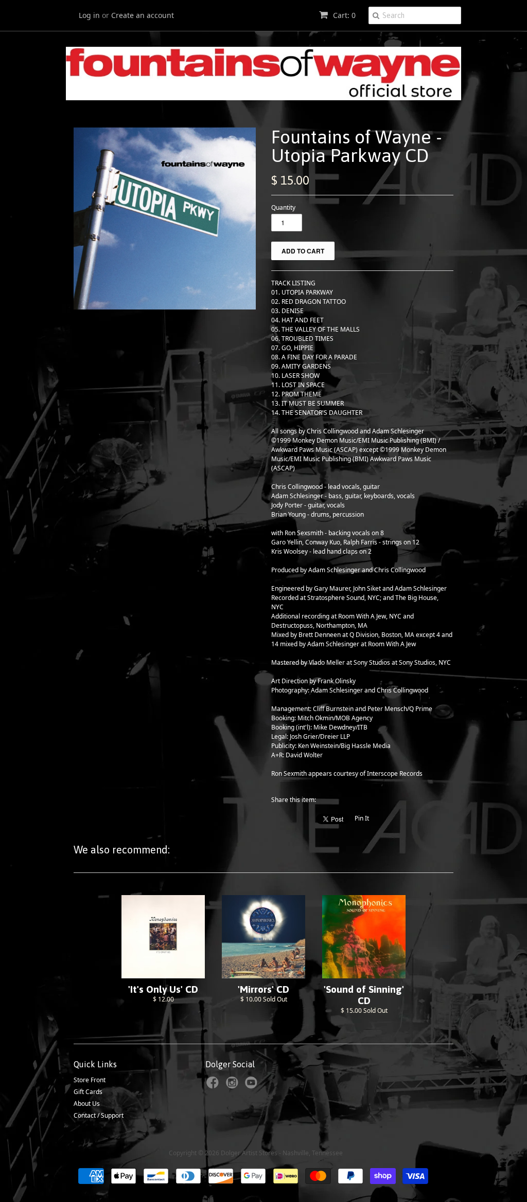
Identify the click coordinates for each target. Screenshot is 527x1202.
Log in (89, 15)
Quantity (283, 207)
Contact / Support (99, 1115)
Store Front (90, 1080)
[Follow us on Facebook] (214, 1086)
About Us (87, 1103)
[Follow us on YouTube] (252, 1086)
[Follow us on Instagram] (233, 1086)
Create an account (142, 15)
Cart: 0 (343, 15)
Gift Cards (88, 1091)
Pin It (362, 818)
